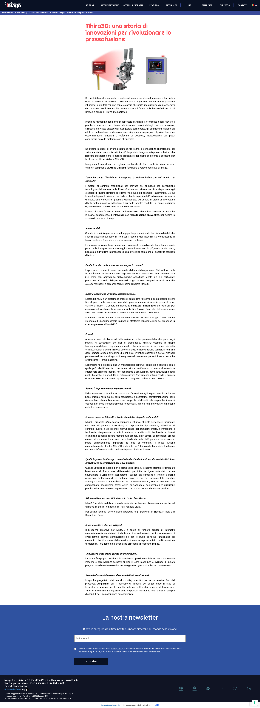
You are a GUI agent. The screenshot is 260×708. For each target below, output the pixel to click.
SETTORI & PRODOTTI (133, 5)
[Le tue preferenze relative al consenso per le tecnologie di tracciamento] (255, 703)
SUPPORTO (225, 5)
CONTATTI (242, 5)
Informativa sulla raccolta (110, 705)
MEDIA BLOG (171, 5)
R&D (189, 5)
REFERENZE (207, 5)
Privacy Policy (117, 648)
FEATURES (154, 5)
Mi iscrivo (91, 661)
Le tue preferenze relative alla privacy (137, 705)
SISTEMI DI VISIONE (110, 5)
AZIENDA (90, 5)
